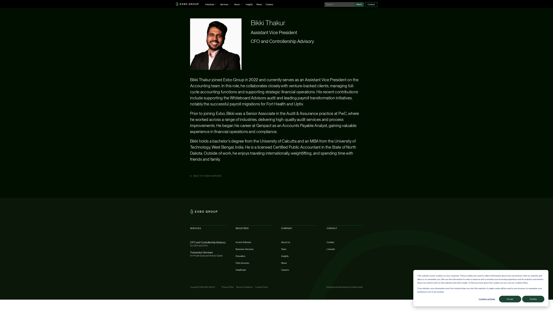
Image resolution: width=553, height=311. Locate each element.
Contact (371, 4)
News (259, 4)
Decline (533, 299)
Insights (249, 4)
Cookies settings (487, 299)
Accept (510, 299)
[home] (187, 4)
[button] (210, 4)
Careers (269, 4)
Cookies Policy (261, 287)
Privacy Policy (228, 287)
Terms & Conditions (244, 287)
